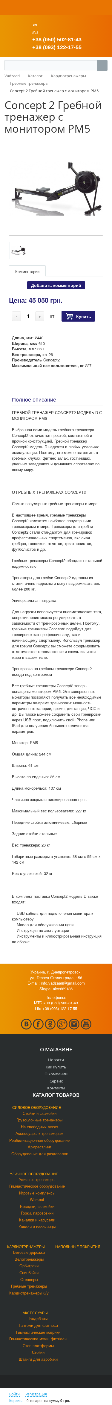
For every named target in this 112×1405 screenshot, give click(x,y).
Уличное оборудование (34, 1173)
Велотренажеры (29, 1259)
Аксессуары (35, 1312)
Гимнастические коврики (38, 1332)
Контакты (56, 1088)
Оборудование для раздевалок (39, 1153)
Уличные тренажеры (37, 1179)
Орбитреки (29, 1265)
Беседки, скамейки (37, 1206)
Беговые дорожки (29, 1252)
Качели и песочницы (37, 1227)
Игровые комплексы (37, 1193)
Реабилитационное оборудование (39, 1140)
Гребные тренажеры (29, 1286)
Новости (56, 1059)
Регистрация (36, 1393)
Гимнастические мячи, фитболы (38, 1339)
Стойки (38, 1352)
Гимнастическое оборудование (37, 1186)
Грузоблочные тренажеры (39, 1120)
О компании (56, 1074)
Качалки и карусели (37, 1220)
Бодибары (38, 1318)
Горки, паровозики (37, 1213)
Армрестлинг (39, 1147)
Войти (14, 1393)
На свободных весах (39, 1127)
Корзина (16, 1400)
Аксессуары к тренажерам (39, 1133)
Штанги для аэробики (38, 1359)
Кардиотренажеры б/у (29, 1293)
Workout (37, 1199)
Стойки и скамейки (39, 1113)
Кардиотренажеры (26, 1246)
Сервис (56, 1081)
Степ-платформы (38, 1345)
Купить (83, 316)
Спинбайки (29, 1272)
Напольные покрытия (77, 1246)
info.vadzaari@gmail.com (63, 983)
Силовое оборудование (36, 1107)
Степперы (29, 1279)
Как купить (56, 1067)
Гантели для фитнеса (38, 1325)
